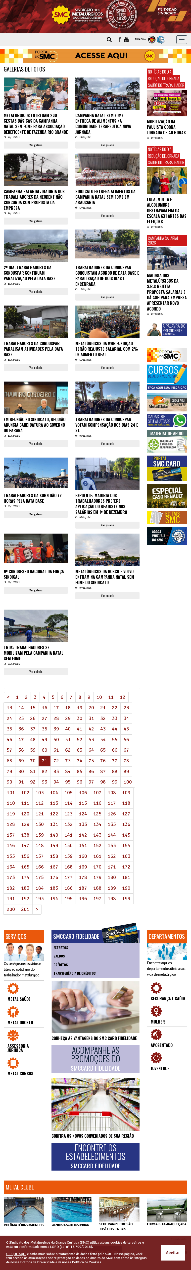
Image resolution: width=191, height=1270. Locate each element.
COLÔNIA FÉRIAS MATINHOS (24, 1225)
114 (68, 803)
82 (44, 771)
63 (79, 750)
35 (9, 729)
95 (68, 782)
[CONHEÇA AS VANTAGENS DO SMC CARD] (95, 1007)
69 (21, 761)
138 (25, 835)
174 (25, 877)
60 (44, 750)
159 (68, 856)
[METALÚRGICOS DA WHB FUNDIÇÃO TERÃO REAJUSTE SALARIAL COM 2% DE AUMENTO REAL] (107, 324)
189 (112, 888)
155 (11, 856)
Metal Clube (19, 1187)
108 (112, 793)
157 (40, 856)
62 (68, 750)
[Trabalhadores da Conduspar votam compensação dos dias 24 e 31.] (107, 406)
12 (122, 697)
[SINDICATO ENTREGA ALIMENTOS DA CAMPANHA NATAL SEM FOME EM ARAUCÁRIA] (107, 177)
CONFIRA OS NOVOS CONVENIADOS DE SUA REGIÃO (92, 1136)
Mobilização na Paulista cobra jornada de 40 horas (166, 127)
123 (68, 814)
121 (40, 814)
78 (126, 761)
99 (114, 782)
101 (11, 793)
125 (97, 814)
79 (9, 771)
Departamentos (167, 936)
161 (97, 856)
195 (68, 898)
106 (83, 793)
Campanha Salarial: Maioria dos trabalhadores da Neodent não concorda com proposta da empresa (34, 199)
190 (126, 888)
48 (33, 739)
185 (54, 888)
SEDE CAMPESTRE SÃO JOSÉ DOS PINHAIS (116, 1226)
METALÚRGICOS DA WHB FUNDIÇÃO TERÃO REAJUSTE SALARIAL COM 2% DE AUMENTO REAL (106, 349)
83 (56, 771)
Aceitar (173, 1252)
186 (68, 888)
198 (112, 898)
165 (25, 867)
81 (33, 771)
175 (40, 877)
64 (91, 750)
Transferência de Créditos (74, 973)
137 (11, 835)
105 (68, 793)
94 (56, 782)
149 (54, 845)
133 (83, 824)
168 (68, 867)
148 (40, 845)
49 (44, 739)
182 (11, 888)
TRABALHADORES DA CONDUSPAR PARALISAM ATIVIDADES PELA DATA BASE (33, 349)
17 (56, 708)
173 (11, 877)
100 (128, 782)
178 (83, 877)
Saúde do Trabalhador (166, 85)
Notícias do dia (160, 72)
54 (103, 739)
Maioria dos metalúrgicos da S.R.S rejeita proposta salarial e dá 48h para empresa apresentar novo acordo (167, 292)
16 (44, 708)
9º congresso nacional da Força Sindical (34, 574)
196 (83, 898)
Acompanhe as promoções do (95, 1058)
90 (9, 782)
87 (103, 771)
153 (112, 845)
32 (103, 718)
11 (111, 697)
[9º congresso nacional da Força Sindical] (36, 548)
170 (97, 867)
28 (56, 718)
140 (54, 835)
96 (79, 782)
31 (91, 718)
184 (40, 888)
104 (54, 793)
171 (112, 867)
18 (68, 708)
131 (54, 824)
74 (79, 761)
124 (83, 814)
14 (21, 708)
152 (97, 845)
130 (40, 824)
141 (68, 835)
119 (11, 814)
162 (112, 856)
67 (126, 750)
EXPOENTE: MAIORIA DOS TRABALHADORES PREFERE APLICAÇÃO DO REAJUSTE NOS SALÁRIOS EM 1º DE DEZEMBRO (101, 503)
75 (91, 761)
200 (11, 909)
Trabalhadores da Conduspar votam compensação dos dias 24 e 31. (106, 425)
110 (11, 803)
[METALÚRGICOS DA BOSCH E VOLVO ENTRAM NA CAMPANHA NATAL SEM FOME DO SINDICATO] (107, 558)
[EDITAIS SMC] (167, 517)
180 (112, 877)
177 (68, 877)
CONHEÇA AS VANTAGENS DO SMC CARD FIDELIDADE (94, 1038)
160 (83, 856)
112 (40, 803)
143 (97, 835)
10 (99, 697)
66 (114, 750)
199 (126, 898)
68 (9, 761)
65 (103, 750)
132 (68, 824)
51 (68, 739)
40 (68, 729)
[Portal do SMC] (167, 355)
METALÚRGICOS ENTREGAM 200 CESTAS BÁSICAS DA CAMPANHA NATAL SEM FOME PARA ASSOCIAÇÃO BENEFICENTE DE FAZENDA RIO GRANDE (36, 123)
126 (112, 814)
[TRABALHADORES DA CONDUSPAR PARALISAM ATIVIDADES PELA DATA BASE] (36, 330)
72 (56, 761)
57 (9, 750)
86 (91, 771)
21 (103, 708)
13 (9, 708)
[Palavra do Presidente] (167, 329)
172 (126, 867)
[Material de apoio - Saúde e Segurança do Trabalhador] (167, 441)
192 (25, 898)
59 (33, 750)
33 (114, 718)
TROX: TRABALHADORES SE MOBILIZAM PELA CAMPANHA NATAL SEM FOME (33, 653)
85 (79, 771)
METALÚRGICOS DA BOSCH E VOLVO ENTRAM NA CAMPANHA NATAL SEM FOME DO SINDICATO (104, 577)
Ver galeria (36, 145)
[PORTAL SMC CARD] (167, 468)
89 (126, 771)
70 (33, 761)
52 (79, 739)
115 (83, 803)
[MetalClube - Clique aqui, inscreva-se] (167, 402)
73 (68, 761)
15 (33, 708)
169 (83, 867)
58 (21, 750)
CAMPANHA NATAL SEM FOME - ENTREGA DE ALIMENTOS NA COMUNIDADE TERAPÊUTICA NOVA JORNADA (103, 123)
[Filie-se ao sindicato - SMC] (167, 10)
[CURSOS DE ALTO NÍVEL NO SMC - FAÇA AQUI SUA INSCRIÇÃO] (167, 377)
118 (126, 803)
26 (33, 718)
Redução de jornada (163, 78)
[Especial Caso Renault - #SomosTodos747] (167, 496)
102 (25, 793)
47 (21, 739)
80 (21, 771)
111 (25, 803)
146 (11, 845)
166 (40, 867)
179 (97, 877)
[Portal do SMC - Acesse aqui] (95, 56)
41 (79, 729)
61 (56, 750)
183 (25, 888)
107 (97, 793)
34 (126, 718)
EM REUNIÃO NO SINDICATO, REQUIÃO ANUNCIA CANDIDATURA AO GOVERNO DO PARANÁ (34, 425)
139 (40, 835)
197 (97, 898)
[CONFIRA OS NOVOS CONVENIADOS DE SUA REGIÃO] (95, 1104)
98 (103, 782)
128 (11, 824)
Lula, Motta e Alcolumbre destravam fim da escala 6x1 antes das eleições (167, 210)
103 (40, 793)
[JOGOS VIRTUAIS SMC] (167, 536)
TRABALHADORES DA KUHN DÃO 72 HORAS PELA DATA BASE (33, 498)
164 (11, 867)
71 (46, 760)
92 (33, 782)
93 (44, 782)
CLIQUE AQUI (16, 1254)
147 (25, 845)
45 (126, 729)
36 (21, 729)
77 (114, 761)
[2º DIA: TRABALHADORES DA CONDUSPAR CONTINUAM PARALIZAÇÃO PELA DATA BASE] (36, 248)
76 (103, 761)
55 (114, 739)
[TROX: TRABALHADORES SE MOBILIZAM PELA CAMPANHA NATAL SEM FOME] (36, 628)
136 (126, 824)
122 (54, 814)
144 (112, 835)
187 (83, 888)
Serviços (15, 936)
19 (79, 708)
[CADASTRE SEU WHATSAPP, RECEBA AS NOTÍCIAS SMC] (167, 420)
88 (114, 771)
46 (9, 739)
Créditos (60, 964)
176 (54, 877)
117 (112, 803)
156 (25, 856)
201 (25, 909)
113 (54, 803)
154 (126, 845)
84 (68, 771)
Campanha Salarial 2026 (163, 240)
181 (126, 877)
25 (21, 718)
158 (54, 856)
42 (91, 729)
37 (33, 729)
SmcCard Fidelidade (76, 936)
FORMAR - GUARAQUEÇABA (166, 1224)
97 (91, 782)
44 (114, 729)
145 (126, 835)
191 (11, 898)
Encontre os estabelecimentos (95, 1156)
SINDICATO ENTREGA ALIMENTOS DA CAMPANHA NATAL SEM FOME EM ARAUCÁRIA (105, 197)
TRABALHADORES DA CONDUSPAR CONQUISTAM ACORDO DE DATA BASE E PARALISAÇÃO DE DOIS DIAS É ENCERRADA (107, 275)
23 (126, 708)
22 (114, 708)
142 (83, 835)
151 (83, 845)
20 (91, 708)
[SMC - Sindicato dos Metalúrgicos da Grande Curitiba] (95, 14)
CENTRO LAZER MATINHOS (70, 1225)
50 (56, 739)
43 (103, 729)
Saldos (59, 955)
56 (126, 739)
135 (112, 824)
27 (44, 718)
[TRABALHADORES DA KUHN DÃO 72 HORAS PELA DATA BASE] (36, 473)
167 (54, 867)
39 (56, 729)
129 (25, 824)
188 (97, 888)
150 (68, 845)
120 (25, 814)
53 (91, 739)
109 (126, 793)
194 (54, 898)
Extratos (60, 947)
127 (126, 814)
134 (97, 824)
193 (40, 898)
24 (9, 718)
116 (97, 803)
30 (79, 718)
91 (21, 782)
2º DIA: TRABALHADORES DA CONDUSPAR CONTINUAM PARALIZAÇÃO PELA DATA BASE (29, 273)
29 (68, 718)
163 (126, 856)
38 (44, 729)
